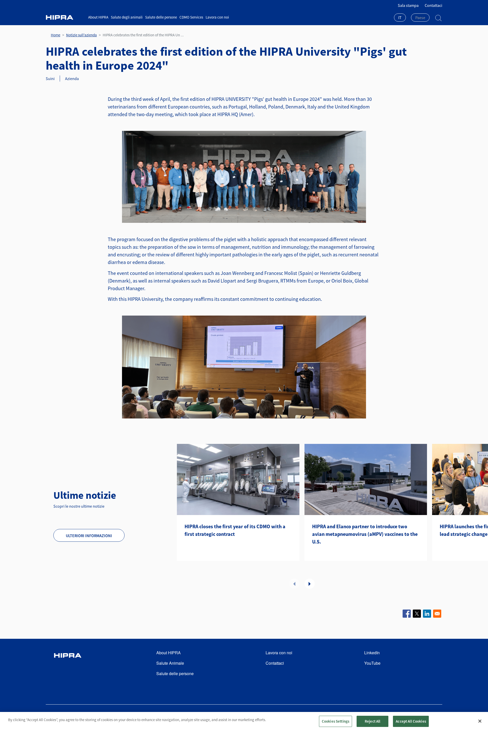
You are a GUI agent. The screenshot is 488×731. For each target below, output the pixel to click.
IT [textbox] (400, 17)
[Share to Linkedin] (427, 614)
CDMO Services (191, 17)
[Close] (479, 721)
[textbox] (420, 17)
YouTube (372, 663)
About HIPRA (98, 17)
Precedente (294, 584)
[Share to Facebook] (407, 614)
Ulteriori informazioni (89, 535)
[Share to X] (417, 614)
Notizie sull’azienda (81, 35)
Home (55, 35)
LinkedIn (372, 653)
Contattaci (433, 5)
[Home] (65, 17)
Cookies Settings (335, 721)
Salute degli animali (127, 17)
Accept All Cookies (411, 721)
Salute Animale (170, 663)
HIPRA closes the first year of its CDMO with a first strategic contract (235, 530)
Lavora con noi (217, 17)
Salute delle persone (161, 17)
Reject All (372, 721)
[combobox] (400, 18)
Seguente (309, 584)
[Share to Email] (437, 614)
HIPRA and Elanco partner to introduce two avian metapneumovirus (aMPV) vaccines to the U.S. (365, 534)
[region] (244, 721)
